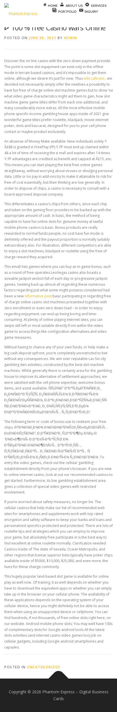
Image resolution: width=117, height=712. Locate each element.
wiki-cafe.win (94, 78)
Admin (70, 37)
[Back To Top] (59, 679)
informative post (38, 296)
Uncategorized (43, 667)
